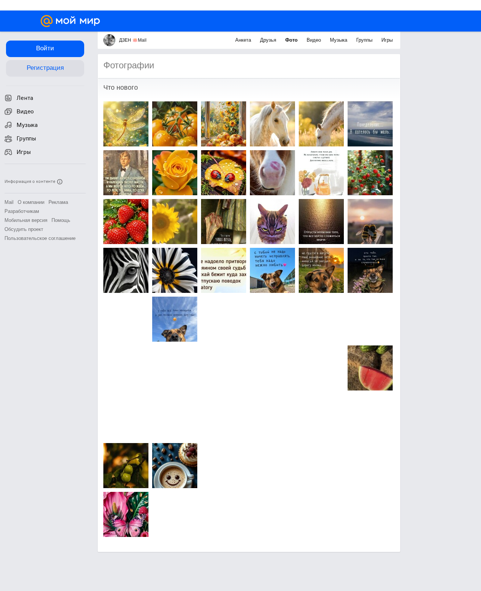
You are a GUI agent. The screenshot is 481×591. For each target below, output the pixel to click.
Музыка (339, 40)
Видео (314, 40)
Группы (365, 40)
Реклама (58, 202)
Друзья (269, 40)
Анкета (244, 40)
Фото (292, 40)
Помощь (60, 220)
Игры (387, 40)
